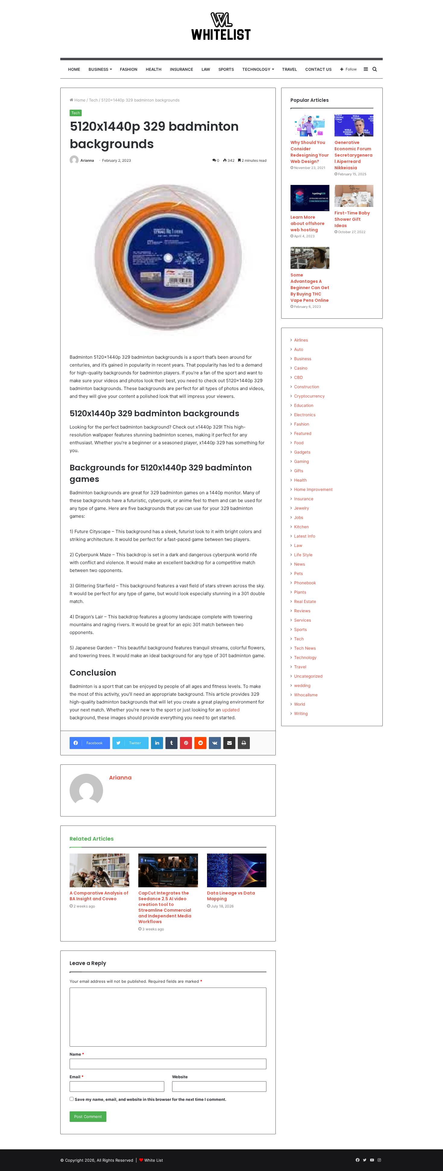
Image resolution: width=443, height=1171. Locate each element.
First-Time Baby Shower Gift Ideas (352, 219)
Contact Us (318, 69)
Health (154, 69)
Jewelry (301, 508)
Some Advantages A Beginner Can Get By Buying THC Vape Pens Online (310, 287)
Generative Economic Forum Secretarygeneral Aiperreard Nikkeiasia (353, 155)
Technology (256, 69)
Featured (302, 433)
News (299, 564)
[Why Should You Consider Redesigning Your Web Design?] (310, 125)
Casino (300, 368)
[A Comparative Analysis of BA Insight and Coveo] (99, 870)
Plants (300, 592)
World (299, 704)
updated (231, 710)
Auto (298, 349)
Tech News (305, 648)
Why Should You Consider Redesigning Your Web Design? (310, 151)
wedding (302, 685)
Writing (301, 713)
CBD (298, 377)
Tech (93, 100)
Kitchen (301, 526)
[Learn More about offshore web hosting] (310, 198)
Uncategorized (308, 676)
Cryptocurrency (309, 396)
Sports (226, 69)
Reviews (302, 610)
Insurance (181, 69)
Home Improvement (313, 489)
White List (153, 1160)
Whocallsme (306, 694)
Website (180, 1076)
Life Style (303, 554)
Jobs (298, 517)
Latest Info (304, 536)
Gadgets (302, 452)
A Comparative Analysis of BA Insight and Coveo (99, 896)
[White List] (221, 29)
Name (77, 1054)
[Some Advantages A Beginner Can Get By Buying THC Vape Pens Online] (310, 258)
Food (298, 442)
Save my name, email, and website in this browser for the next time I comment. (150, 1099)
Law (206, 69)
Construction (306, 386)
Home (74, 69)
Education (303, 405)
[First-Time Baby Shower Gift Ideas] (354, 196)
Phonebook (305, 582)
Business (98, 69)
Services (302, 620)
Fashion (128, 69)
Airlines (301, 340)
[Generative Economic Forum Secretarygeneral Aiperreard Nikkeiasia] (354, 125)
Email (76, 1076)
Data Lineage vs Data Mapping (231, 896)
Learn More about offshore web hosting (308, 223)
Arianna (87, 160)
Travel (289, 69)
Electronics (305, 414)
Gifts (298, 470)
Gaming (301, 461)
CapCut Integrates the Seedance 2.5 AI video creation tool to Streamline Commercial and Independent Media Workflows (164, 907)
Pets (298, 573)
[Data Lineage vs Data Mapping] (237, 870)
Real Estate (305, 601)
